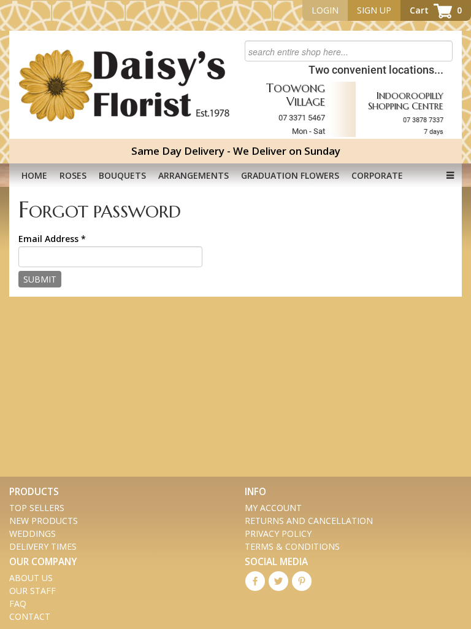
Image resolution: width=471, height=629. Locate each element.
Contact (29, 616)
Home (34, 175)
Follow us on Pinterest (302, 581)
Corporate (377, 175)
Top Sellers (36, 508)
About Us (31, 578)
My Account (273, 508)
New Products (43, 520)
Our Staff (32, 590)
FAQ (17, 603)
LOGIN (325, 10)
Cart (436, 10)
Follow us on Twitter (278, 581)
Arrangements (193, 175)
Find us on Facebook (255, 581)
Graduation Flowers (290, 175)
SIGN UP (374, 10)
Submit (39, 279)
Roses (72, 175)
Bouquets (122, 175)
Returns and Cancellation (309, 520)
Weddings (32, 533)
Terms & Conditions (292, 546)
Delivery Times (43, 546)
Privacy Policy (278, 533)
